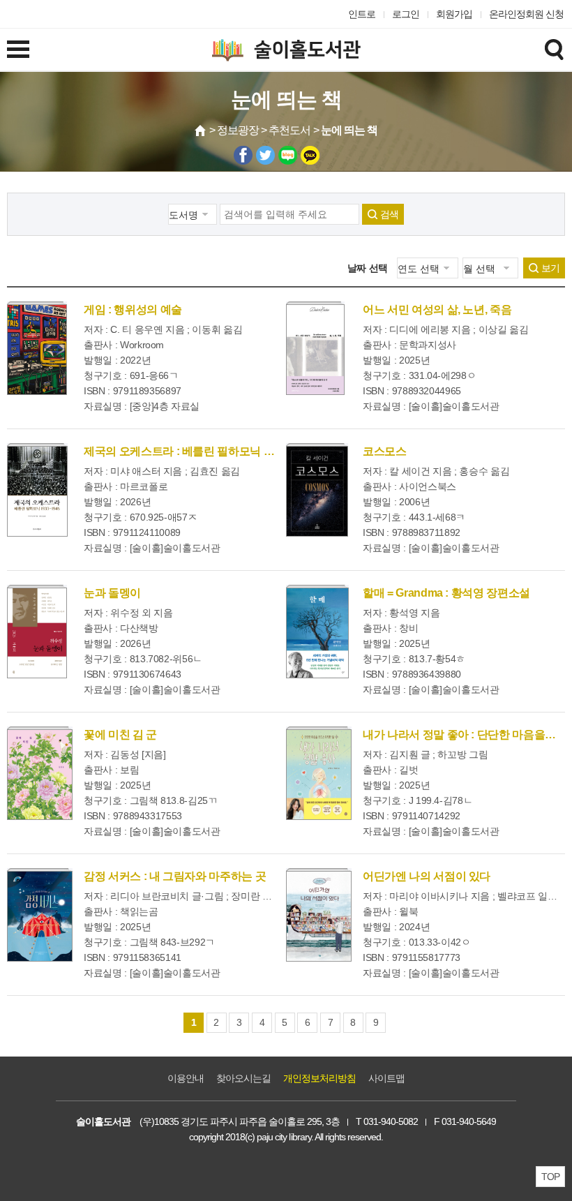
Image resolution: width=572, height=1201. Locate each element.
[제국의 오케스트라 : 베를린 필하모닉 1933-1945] (37, 490)
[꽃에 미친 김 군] (40, 773)
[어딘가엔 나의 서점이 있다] (319, 915)
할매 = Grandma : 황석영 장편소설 (446, 593)
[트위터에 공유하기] (265, 155)
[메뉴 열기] (18, 49)
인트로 (361, 14)
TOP (550, 1176)
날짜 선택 (367, 268)
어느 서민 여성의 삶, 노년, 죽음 (437, 309)
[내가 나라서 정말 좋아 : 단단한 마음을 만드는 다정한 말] (319, 773)
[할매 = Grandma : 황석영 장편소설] (317, 631)
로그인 (405, 14)
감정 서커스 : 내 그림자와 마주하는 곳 (175, 876)
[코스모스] (317, 490)
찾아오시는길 (243, 1078)
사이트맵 (386, 1078)
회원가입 (454, 14)
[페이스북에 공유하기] (243, 155)
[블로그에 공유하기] (287, 155)
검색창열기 (554, 49)
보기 (550, 268)
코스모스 (385, 451)
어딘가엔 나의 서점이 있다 (426, 876)
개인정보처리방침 (319, 1078)
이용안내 (185, 1078)
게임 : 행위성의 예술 (133, 309)
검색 (389, 214)
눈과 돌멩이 (112, 593)
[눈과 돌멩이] (37, 631)
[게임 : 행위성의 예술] (37, 348)
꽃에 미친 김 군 (120, 734)
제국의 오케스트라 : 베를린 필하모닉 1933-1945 (199, 451)
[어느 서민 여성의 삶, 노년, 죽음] (315, 348)
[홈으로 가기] (201, 130)
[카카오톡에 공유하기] (310, 155)
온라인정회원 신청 (526, 14)
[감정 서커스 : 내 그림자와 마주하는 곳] (40, 915)
